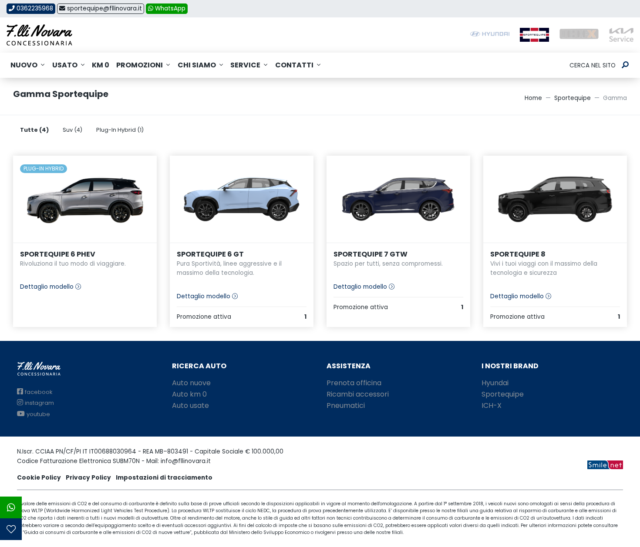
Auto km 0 (189, 394)
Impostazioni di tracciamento (164, 478)
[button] (11, 507)
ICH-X (492, 405)
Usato (64, 65)
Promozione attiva (242, 317)
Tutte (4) (34, 129)
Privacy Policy (88, 478)
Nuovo (23, 65)
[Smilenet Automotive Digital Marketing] (605, 464)
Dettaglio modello (47, 287)
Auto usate (190, 405)
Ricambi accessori (358, 394)
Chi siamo (197, 65)
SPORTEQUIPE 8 (518, 254)
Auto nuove (191, 383)
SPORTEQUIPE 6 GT (210, 254)
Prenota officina (354, 383)
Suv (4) (72, 129)
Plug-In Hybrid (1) (120, 129)
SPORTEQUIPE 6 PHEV (57, 254)
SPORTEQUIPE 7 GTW (370, 254)
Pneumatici (346, 405)
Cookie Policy (39, 478)
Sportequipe (572, 98)
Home (533, 98)
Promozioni (139, 65)
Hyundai (495, 383)
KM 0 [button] (100, 65)
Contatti (294, 65)
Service (245, 65)
